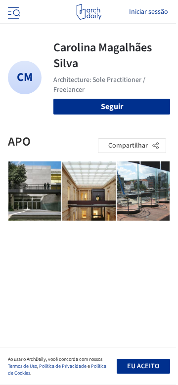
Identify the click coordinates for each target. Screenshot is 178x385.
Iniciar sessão (148, 11)
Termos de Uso (22, 366)
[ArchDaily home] (88, 12)
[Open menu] (13, 12)
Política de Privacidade (63, 366)
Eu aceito (143, 366)
